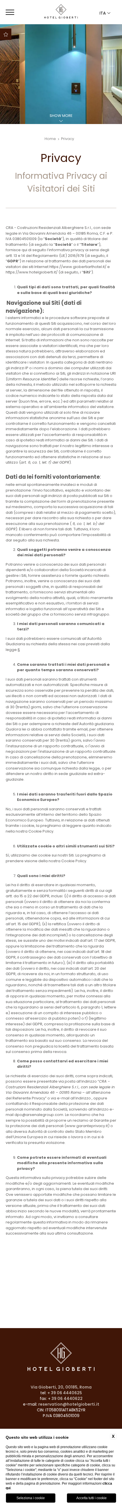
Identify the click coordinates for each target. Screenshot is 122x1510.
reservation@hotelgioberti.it (68, 1404)
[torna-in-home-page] (61, 12)
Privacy (67, 138)
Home (50, 138)
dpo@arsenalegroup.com (38, 1114)
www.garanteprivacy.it (87, 1126)
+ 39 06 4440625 (64, 1393)
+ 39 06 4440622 (65, 1398)
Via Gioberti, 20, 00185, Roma (61, 1387)
